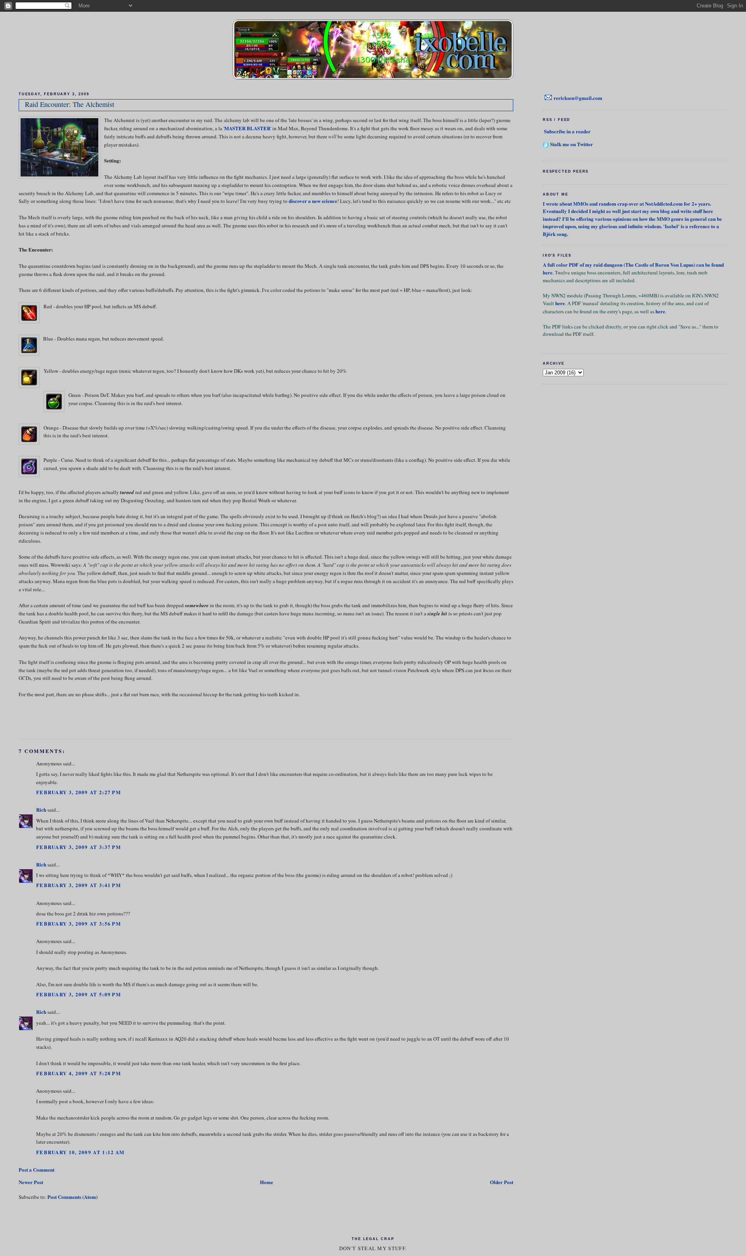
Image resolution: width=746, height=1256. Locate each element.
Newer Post (31, 1182)
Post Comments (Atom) (72, 1196)
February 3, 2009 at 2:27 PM (78, 792)
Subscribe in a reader (567, 131)
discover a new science (313, 200)
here (548, 272)
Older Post (501, 1182)
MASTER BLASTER (247, 128)
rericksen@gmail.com (578, 97)
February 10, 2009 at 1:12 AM (80, 1152)
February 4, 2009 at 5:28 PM (78, 1073)
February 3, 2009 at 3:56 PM (78, 923)
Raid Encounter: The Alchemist (69, 104)
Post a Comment (36, 1169)
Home (266, 1182)
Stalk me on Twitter (571, 144)
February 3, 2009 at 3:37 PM (78, 847)
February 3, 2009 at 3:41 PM (78, 885)
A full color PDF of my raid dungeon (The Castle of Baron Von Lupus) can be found (633, 264)
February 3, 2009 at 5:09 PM (78, 994)
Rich (41, 809)
